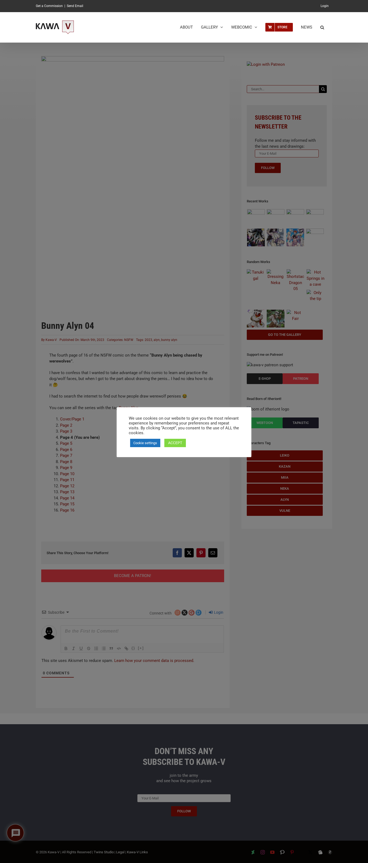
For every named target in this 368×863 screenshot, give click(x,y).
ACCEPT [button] (175, 443)
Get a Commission (49, 6)
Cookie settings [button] (145, 443)
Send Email (75, 6)
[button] (322, 27)
